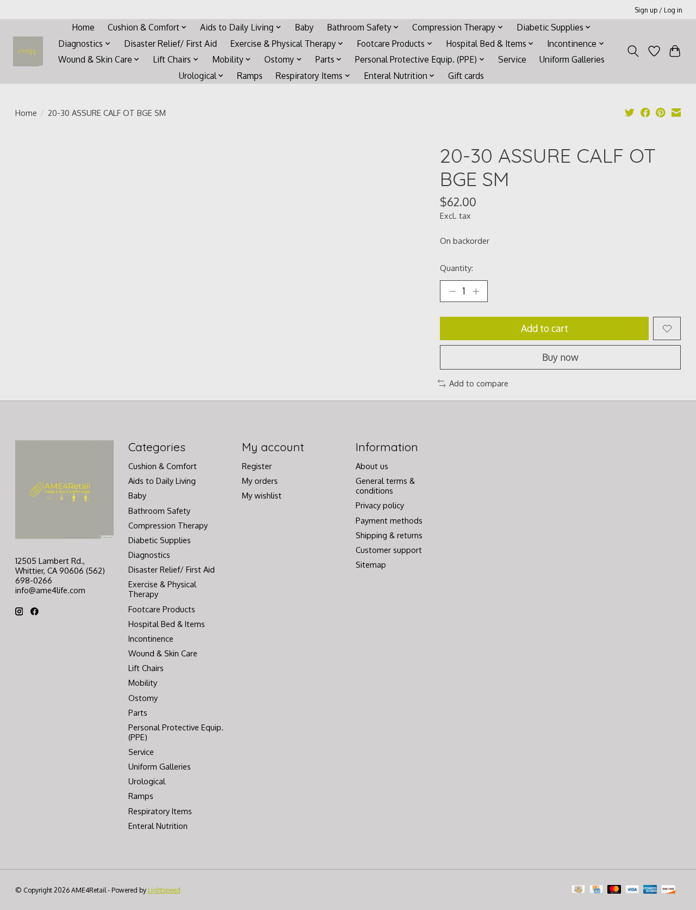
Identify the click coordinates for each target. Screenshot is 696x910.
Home (83, 27)
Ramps (250, 75)
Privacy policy (380, 505)
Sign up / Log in (658, 9)
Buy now (560, 357)
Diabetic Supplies (159, 540)
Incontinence (150, 638)
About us (372, 466)
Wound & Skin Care (162, 653)
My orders (260, 480)
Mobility (142, 682)
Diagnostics (149, 554)
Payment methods (389, 520)
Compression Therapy (168, 525)
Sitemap (371, 564)
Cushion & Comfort (162, 466)
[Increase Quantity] (475, 291)
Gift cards (466, 75)
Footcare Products (161, 609)
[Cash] (578, 890)
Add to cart (544, 328)
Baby (304, 27)
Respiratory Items (160, 811)
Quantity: (456, 268)
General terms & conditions (385, 485)
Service (512, 59)
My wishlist (262, 495)
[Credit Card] (596, 890)
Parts (137, 712)
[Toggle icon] (633, 51)
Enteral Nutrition (158, 826)
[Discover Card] (668, 890)
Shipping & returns (389, 535)
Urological (146, 781)
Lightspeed (164, 890)
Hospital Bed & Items (166, 624)
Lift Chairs (146, 668)
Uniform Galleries (572, 59)
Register (257, 466)
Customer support (389, 550)
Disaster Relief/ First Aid (170, 43)
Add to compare (478, 383)
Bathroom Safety (159, 510)
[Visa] (632, 890)
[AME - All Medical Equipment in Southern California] (28, 51)
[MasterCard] (614, 890)
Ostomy (143, 698)
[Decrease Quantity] (452, 291)
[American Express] (650, 890)
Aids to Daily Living (162, 480)
